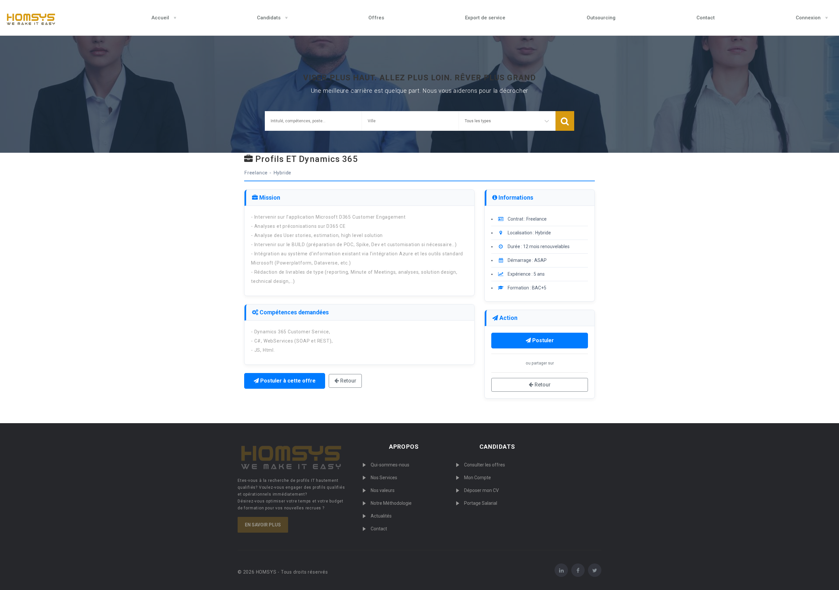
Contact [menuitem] (705, 18)
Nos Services (384, 477)
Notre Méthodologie (391, 503)
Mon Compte (477, 477)
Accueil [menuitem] (160, 18)
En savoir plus (263, 524)
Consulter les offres (484, 464)
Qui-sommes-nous (390, 464)
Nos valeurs (383, 490)
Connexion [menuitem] (808, 18)
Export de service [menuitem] (485, 18)
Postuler (542, 340)
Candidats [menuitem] (269, 18)
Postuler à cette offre (287, 381)
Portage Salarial (480, 503)
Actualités (381, 516)
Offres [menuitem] (376, 18)
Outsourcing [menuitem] (601, 18)
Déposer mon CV (481, 490)
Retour (347, 381)
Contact (379, 528)
